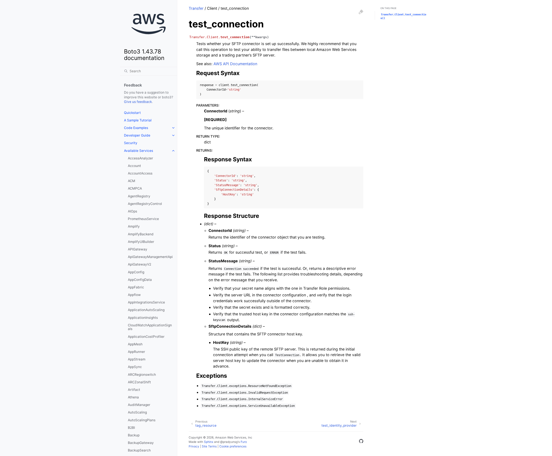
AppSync (135, 367)
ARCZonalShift (139, 382)
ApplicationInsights (143, 318)
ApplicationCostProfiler (146, 337)
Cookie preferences (232, 446)
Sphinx (208, 441)
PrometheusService (143, 219)
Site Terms (209, 446)
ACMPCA (135, 188)
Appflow (134, 295)
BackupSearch (139, 450)
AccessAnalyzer (140, 158)
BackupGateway (141, 443)
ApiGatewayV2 (139, 264)
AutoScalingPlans (141, 420)
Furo (244, 441)
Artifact (134, 390)
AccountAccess (140, 173)
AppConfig (136, 272)
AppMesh (135, 344)
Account (134, 166)
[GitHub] (361, 442)
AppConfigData (140, 280)
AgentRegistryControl (145, 204)
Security (130, 143)
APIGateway (137, 249)
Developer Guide (137, 135)
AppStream (136, 359)
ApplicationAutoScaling (146, 310)
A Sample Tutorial (138, 120)
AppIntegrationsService (146, 302)
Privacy (194, 446)
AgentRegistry (139, 196)
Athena (133, 397)
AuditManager (139, 405)
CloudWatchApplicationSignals (150, 327)
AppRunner (136, 352)
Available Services (138, 151)
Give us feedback (138, 102)
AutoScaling (137, 412)
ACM (131, 181)
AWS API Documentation (235, 63)
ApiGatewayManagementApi (150, 257)
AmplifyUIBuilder (141, 242)
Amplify (134, 226)
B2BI (131, 428)
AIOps (132, 211)
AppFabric (136, 287)
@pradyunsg (229, 441)
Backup (134, 435)
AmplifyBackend (141, 234)
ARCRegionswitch (142, 375)
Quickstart (132, 113)
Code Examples (136, 128)
